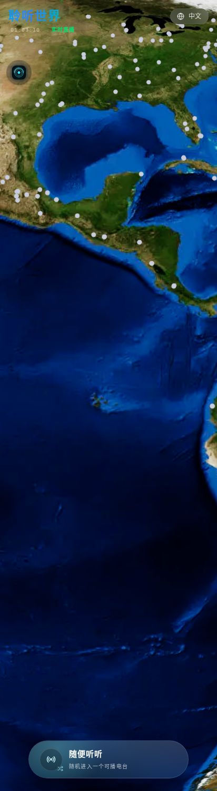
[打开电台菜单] (19, 72)
